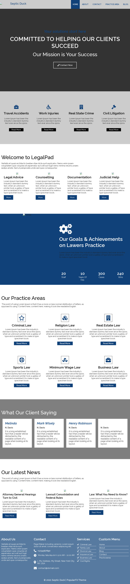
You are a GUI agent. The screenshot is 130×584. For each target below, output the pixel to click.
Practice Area (112, 4)
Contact (97, 4)
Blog (125, 4)
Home (75, 4)
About (85, 4)
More (8, 197)
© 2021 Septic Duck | (55, 580)
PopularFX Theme (76, 580)
